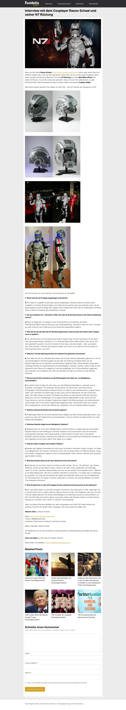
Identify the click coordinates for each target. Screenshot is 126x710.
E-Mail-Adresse (31, 663)
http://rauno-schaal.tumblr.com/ (64, 72)
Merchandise (93, 4)
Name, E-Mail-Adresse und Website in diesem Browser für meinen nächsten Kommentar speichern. (57, 682)
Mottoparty (80, 4)
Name (27, 653)
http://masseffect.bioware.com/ (57, 543)
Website (28, 673)
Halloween (48, 4)
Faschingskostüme (64, 4)
